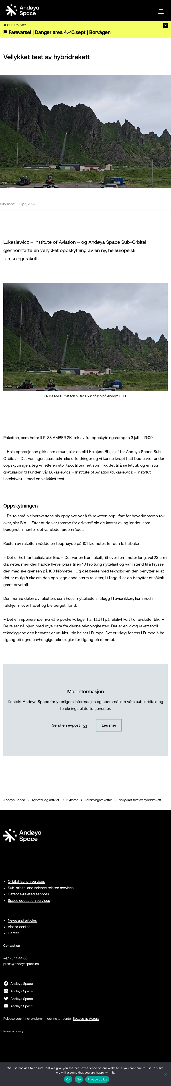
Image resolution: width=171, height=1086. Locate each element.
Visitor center (19, 927)
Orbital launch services (26, 881)
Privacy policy (13, 1031)
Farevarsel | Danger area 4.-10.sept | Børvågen (60, 32)
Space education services (29, 900)
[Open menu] (161, 10)
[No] (165, 1074)
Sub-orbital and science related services (40, 888)
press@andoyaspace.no (21, 964)
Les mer (109, 725)
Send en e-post (66, 725)
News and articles (22, 920)
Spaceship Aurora (86, 1018)
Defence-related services (28, 894)
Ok (68, 1079)
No (79, 1079)
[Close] (165, 25)
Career (13, 933)
